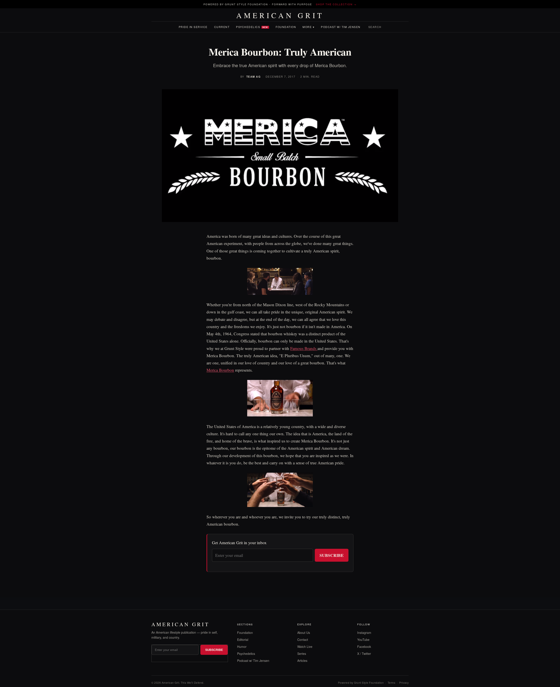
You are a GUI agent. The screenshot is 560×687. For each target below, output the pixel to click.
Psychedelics (252, 27)
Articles (302, 660)
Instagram (364, 632)
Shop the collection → (336, 4)
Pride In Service (193, 27)
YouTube (363, 639)
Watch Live (304, 646)
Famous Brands (303, 348)
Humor (242, 646)
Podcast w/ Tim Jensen (340, 27)
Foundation (286, 27)
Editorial (242, 639)
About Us (303, 632)
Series (301, 653)
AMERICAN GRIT (280, 15)
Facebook (364, 646)
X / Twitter (364, 653)
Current (222, 27)
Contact (302, 639)
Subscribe (332, 555)
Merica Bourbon (220, 370)
